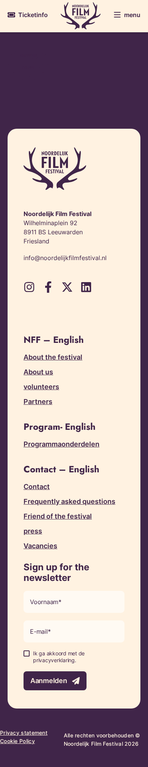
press (33, 531)
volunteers (41, 387)
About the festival (53, 357)
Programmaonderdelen (61, 444)
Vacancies (40, 546)
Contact (37, 487)
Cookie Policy (17, 741)
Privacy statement (23, 732)
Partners (38, 402)
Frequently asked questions (69, 501)
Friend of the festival (58, 516)
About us (38, 372)
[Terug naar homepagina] (81, 16)
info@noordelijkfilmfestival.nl (65, 258)
